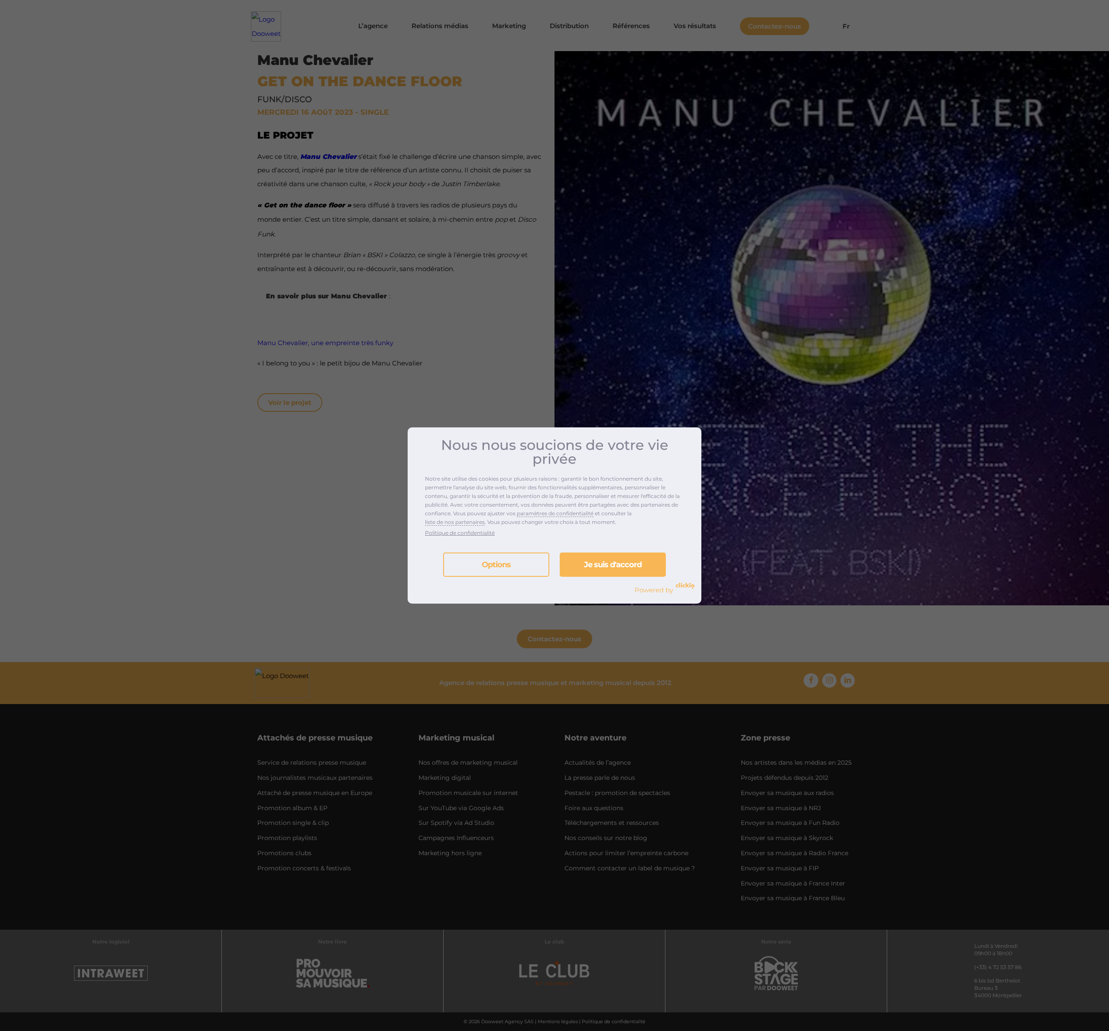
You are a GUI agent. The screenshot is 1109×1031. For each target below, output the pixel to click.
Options (496, 564)
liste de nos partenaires (455, 522)
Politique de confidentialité (460, 533)
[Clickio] (685, 586)
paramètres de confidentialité (555, 513)
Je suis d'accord (613, 564)
